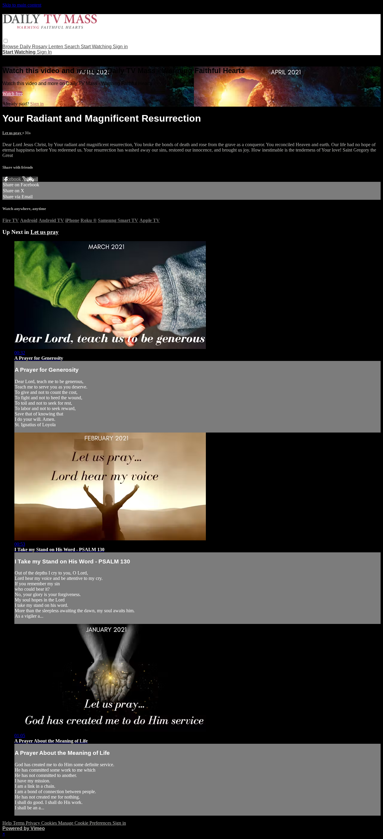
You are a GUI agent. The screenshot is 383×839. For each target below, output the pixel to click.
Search (72, 46)
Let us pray (12, 133)
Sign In (44, 52)
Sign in (120, 46)
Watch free (12, 93)
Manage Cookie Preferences (85, 823)
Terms (19, 823)
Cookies (49, 823)
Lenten (56, 46)
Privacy (33, 823)
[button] (5, 41)
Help (7, 823)
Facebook (12, 179)
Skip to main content (21, 4)
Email (32, 179)
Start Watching (97, 46)
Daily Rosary (34, 46)
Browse (11, 46)
